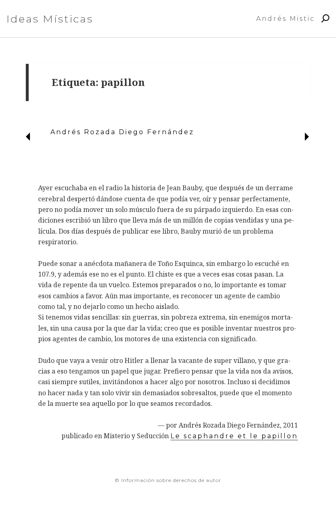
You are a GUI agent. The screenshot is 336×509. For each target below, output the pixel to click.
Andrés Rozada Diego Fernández (122, 132)
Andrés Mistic (285, 19)
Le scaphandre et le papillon (234, 436)
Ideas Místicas (50, 19)
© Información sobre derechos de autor (168, 480)
